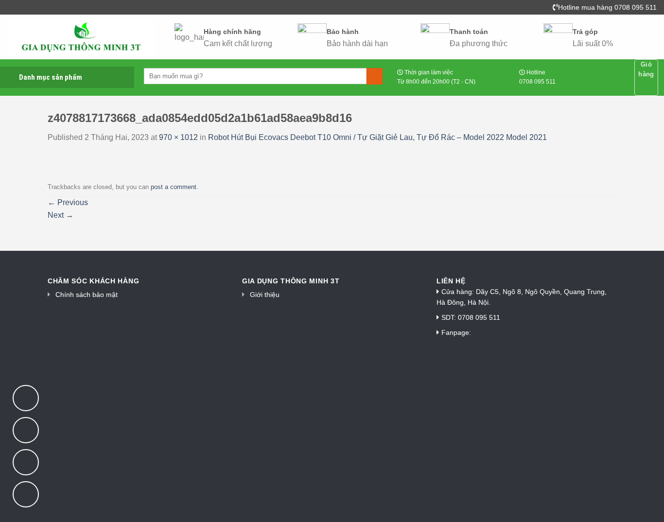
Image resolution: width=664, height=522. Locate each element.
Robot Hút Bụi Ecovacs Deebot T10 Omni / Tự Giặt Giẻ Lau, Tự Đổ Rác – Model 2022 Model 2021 (377, 137)
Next (60, 215)
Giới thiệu (265, 294)
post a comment (173, 187)
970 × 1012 (178, 137)
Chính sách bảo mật (86, 294)
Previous (68, 202)
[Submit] (375, 76)
